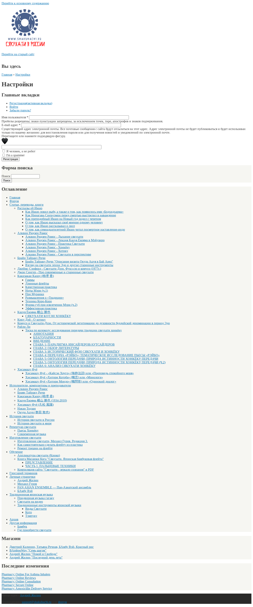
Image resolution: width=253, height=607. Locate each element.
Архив (13, 519)
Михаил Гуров (27, 483)
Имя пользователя (15, 117)
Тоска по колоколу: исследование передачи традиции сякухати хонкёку (73, 330)
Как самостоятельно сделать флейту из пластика (50, 444)
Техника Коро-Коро (38, 301)
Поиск (6, 176)
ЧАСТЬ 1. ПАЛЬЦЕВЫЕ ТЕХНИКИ (50, 466)
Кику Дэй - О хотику (31, 319)
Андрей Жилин (27, 480)
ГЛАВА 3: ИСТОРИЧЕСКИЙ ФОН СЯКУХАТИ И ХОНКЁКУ (76, 351)
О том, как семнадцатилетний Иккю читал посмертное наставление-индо (75, 229)
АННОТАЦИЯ (43, 334)
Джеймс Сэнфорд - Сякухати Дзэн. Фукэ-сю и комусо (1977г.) (59, 268)
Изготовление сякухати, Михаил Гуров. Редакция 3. (52, 441)
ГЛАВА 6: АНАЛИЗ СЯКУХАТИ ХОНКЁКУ (64, 366)
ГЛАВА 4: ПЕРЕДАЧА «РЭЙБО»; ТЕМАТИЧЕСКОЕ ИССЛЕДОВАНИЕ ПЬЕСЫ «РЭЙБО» (96, 355)
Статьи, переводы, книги (26, 204)
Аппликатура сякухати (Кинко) (38, 455)
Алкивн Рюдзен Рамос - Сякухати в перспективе (58, 254)
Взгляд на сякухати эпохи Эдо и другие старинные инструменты (69, 265)
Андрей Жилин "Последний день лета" (36, 557)
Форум (14, 201)
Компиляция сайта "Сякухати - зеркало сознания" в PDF (55, 469)
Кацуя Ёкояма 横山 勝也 (33, 312)
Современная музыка (31, 434)
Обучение (16, 451)
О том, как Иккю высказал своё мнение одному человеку (64, 222)
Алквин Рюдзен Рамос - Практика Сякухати (55, 243)
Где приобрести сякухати (34, 530)
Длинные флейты (37, 283)
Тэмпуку (31, 515)
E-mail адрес (11, 125)
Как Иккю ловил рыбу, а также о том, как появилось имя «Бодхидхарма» (74, 211)
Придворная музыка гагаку (35, 498)
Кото (28, 512)
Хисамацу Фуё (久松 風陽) (35, 404)
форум (62, 602)
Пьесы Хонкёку (28, 430)
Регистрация (30, 103)
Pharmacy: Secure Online (17, 585)
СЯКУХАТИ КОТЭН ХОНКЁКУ (48, 316)
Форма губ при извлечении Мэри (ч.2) (51, 304)
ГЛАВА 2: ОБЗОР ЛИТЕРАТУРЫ (56, 348)
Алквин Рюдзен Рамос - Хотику (46, 251)
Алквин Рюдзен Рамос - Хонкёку (47, 247)
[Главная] (25, 50)
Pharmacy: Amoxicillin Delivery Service (27, 588)
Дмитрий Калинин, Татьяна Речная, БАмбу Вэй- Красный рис (51, 547)
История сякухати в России (36, 419)
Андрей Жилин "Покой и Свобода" (33, 554)
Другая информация (23, 523)
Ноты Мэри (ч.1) (36, 290)
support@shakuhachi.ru (36, 602)
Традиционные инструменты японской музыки (49, 505)
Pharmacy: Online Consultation (21, 581)
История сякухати (21, 416)
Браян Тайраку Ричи (31, 392)
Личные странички (22, 476)
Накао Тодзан (26, 408)
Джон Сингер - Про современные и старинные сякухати (55, 272)
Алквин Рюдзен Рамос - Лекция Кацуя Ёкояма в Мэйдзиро (65, 240)
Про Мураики (34, 294)
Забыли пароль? (20, 110)
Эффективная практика (41, 308)
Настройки (22, 74)
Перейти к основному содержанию (25, 3)
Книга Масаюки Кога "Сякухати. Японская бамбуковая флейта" (60, 459)
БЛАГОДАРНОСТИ (47, 337)
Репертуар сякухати (22, 427)
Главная (7, 74)
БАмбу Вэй (25, 491)
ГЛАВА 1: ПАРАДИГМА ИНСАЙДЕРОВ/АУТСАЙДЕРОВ (74, 344)
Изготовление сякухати (25, 437)
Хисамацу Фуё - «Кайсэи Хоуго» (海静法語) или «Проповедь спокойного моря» (79, 373)
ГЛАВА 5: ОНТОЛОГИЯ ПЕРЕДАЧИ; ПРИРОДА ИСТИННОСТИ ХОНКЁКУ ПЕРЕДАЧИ (95, 358)
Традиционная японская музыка (31, 494)
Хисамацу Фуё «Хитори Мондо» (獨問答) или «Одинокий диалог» (70, 381)
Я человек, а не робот (20, 151)
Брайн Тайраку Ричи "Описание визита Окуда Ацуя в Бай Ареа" (69, 261)
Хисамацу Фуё (27, 369)
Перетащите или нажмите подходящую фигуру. (34, 136)
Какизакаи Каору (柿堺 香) (35, 276)
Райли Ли (23, 326)
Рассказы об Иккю (29, 208)
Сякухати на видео (30, 501)
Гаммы (30, 280)
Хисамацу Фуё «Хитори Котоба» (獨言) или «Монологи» (64, 377)
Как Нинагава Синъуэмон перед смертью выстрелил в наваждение (70, 215)
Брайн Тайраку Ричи (31, 258)
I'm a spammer (15, 155)
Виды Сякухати (36, 508)
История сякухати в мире (34, 423)
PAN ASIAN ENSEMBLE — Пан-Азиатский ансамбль (54, 487)
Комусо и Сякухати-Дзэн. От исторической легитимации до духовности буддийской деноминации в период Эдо (93, 323)
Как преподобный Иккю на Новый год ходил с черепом (63, 219)
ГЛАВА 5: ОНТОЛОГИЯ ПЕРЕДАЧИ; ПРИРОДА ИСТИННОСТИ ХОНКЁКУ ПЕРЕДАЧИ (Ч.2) (99, 362)
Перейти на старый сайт (18, 54)
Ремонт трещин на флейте (35, 448)
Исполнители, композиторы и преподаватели (40, 385)
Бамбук (22, 526)
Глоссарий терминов (23, 473)
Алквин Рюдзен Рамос (32, 233)
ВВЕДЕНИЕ (41, 341)
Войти (13, 106)
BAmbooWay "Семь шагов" (27, 550)
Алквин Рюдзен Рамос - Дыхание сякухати (54, 236)
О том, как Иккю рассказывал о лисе (50, 226)
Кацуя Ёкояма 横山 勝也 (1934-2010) (42, 400)
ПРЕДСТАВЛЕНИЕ (39, 462)
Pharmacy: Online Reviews (19, 578)
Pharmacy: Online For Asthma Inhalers (26, 574)
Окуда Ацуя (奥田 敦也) (33, 412)
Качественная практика (41, 287)
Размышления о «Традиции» (44, 297)
